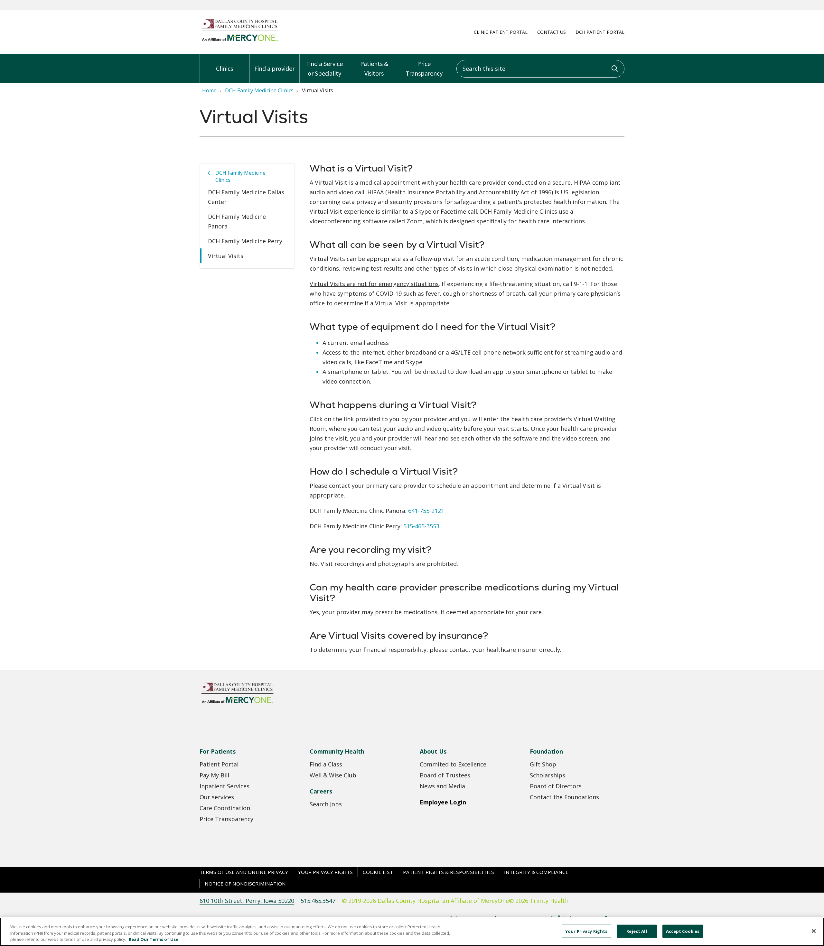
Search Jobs (326, 804)
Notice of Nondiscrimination (245, 883)
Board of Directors (556, 786)
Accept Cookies (683, 931)
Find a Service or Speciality (324, 68)
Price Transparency (424, 68)
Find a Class (326, 764)
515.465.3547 (318, 900)
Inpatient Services (224, 786)
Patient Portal (219, 764)
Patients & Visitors (374, 68)
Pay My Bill (214, 775)
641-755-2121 (426, 511)
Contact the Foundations (564, 797)
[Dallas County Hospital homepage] (240, 41)
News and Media (442, 786)
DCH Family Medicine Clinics (240, 176)
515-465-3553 (421, 526)
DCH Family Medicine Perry (245, 241)
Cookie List (378, 872)
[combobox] (540, 69)
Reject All (636, 931)
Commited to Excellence (453, 764)
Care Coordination (225, 808)
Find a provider (274, 68)
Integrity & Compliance (536, 872)
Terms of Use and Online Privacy (244, 872)
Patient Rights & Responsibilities (448, 872)
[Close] (814, 931)
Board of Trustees (445, 775)
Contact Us (551, 32)
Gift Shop (543, 764)
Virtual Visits (225, 256)
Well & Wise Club (333, 775)
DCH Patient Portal (600, 32)
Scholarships (547, 775)
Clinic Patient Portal (501, 32)
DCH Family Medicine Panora (237, 221)
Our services (217, 797)
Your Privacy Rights (325, 872)
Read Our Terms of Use (153, 939)
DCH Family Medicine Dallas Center (246, 197)
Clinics (224, 68)
